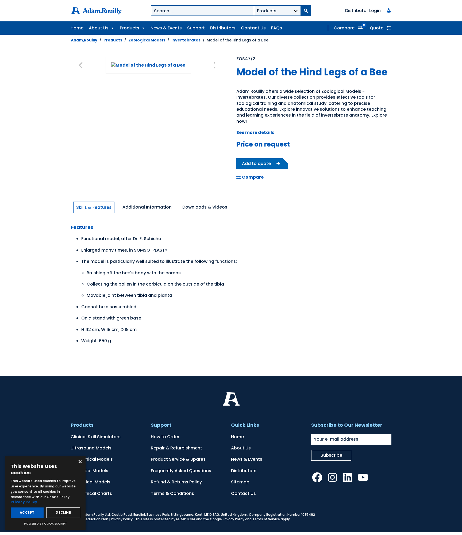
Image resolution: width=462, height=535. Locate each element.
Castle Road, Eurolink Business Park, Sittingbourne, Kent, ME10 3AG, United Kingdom (179, 514)
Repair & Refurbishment (176, 448)
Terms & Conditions (172, 493)
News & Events (166, 28)
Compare (344, 28)
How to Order (165, 437)
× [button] (80, 462)
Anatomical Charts (91, 493)
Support (196, 28)
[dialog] (45, 493)
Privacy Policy (122, 519)
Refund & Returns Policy (176, 482)
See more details (255, 132)
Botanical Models (89, 471)
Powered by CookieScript (45, 523)
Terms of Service (266, 519)
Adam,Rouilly (84, 40)
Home (77, 28)
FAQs (276, 28)
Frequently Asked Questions (181, 471)
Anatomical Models (92, 459)
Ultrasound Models (91, 448)
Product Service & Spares (178, 459)
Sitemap (240, 482)
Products (129, 28)
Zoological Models (146, 40)
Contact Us (253, 28)
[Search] (306, 10)
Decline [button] (63, 512)
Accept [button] (27, 512)
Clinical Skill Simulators (96, 437)
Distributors (223, 28)
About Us (99, 28)
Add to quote (256, 163)
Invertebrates (186, 40)
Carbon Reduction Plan (89, 519)
